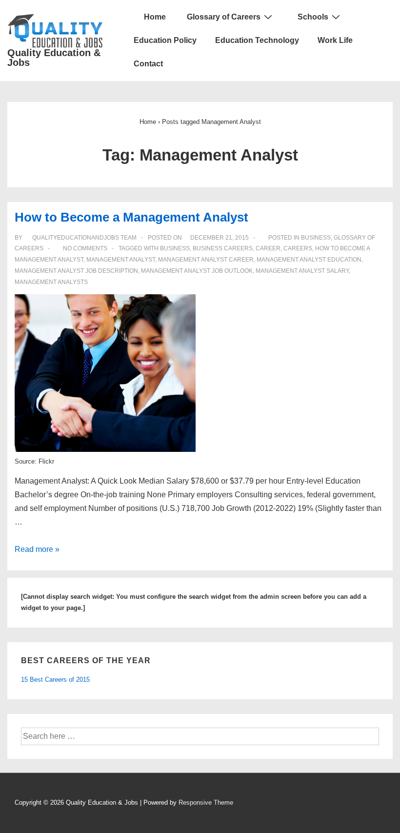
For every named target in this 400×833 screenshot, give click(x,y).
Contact (148, 64)
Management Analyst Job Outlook (197, 270)
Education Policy (165, 40)
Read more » (37, 549)
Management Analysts (51, 282)
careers (297, 248)
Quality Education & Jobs (53, 57)
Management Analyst (120, 259)
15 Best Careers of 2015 (55, 679)
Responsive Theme (206, 802)
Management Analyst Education (309, 259)
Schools (313, 17)
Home (154, 17)
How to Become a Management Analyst (131, 217)
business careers (223, 248)
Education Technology (257, 40)
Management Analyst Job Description (76, 270)
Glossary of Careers (223, 17)
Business (316, 237)
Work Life (335, 40)
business (175, 248)
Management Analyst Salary (302, 270)
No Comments (85, 248)
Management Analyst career (206, 259)
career (268, 248)
